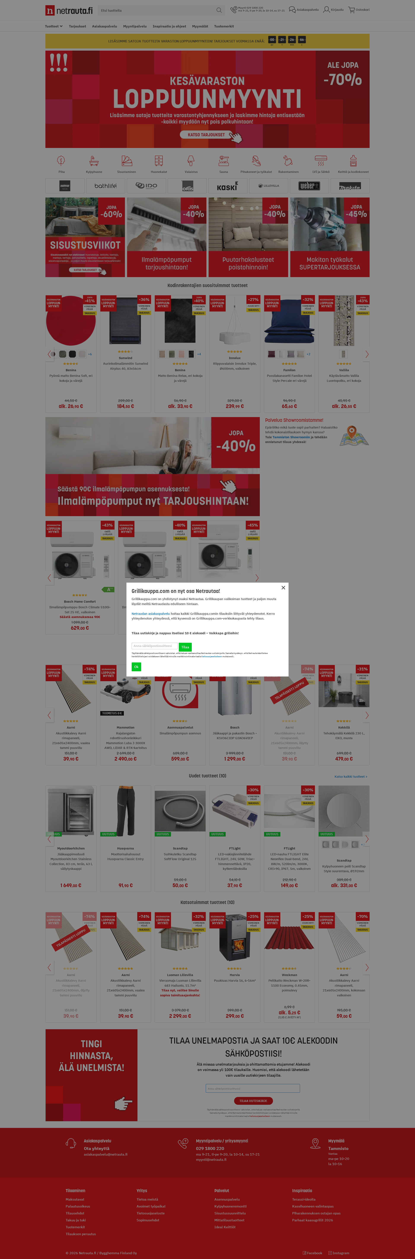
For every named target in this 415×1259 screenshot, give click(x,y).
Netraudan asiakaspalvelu (151, 614)
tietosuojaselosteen (211, 656)
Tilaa (185, 647)
